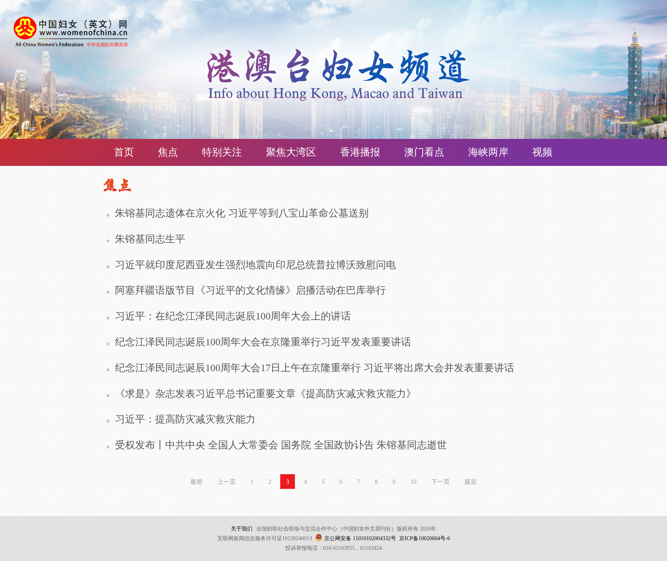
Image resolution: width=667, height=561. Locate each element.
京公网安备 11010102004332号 (360, 538)
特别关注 (222, 152)
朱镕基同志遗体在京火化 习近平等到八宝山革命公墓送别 (242, 213)
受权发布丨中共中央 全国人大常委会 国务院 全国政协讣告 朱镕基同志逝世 (281, 445)
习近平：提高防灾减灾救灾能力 (185, 419)
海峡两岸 (488, 152)
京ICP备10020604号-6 (424, 538)
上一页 (226, 481)
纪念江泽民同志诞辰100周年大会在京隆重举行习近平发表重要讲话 (263, 342)
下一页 (440, 481)
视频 (542, 152)
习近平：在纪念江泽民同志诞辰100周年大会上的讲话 (233, 316)
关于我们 (241, 529)
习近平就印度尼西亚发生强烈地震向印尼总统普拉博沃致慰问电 (255, 264)
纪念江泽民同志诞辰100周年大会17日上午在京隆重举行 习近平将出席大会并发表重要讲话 (314, 367)
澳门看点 (424, 152)
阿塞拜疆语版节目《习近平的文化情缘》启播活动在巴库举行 (250, 290)
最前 (196, 481)
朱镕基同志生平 (150, 239)
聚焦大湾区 (291, 152)
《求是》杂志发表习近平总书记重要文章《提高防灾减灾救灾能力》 (265, 393)
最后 (470, 481)
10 (413, 481)
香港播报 (360, 152)
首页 (124, 152)
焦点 (168, 152)
